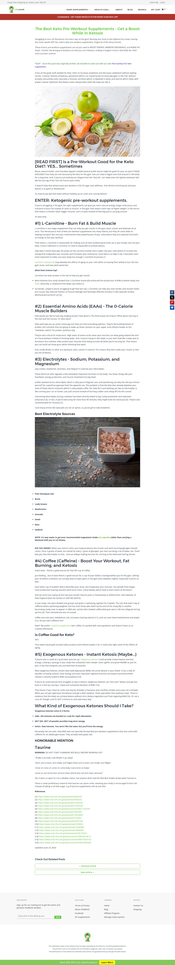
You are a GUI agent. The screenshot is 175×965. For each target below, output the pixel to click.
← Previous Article (87, 866)
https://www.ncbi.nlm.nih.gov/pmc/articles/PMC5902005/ (65, 842)
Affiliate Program (111, 913)
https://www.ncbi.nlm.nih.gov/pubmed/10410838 (60, 815)
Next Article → (87, 872)
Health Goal (101, 9)
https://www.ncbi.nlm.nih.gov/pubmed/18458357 (61, 830)
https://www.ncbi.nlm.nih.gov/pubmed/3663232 (60, 796)
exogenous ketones (89, 659)
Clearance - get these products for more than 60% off (87, 17)
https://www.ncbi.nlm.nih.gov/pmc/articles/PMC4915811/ (65, 836)
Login (162, 2)
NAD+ (37, 283)
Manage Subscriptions (114, 917)
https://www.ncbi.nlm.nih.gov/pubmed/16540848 (61, 827)
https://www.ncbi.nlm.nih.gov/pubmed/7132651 (60, 818)
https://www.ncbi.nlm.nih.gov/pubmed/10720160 (60, 805)
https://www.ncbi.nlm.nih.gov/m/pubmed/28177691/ (63, 833)
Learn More (107, 962)
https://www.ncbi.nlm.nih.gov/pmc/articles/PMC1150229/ (64, 808)
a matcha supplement (61, 625)
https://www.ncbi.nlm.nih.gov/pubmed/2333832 (61, 824)
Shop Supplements (77, 9)
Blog (130, 9)
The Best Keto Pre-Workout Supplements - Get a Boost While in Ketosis (87, 30)
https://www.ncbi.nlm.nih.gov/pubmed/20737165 (60, 821)
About (119, 9)
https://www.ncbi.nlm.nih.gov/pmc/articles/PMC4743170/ (65, 839)
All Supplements (82, 917)
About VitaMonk (82, 909)
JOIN (58, 917)
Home (107, 905)
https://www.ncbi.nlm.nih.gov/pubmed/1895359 (60, 812)
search (153, 2)
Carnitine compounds (45, 262)
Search (142, 9)
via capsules (104, 537)
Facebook (79, 913)
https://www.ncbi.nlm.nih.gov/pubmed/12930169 (60, 802)
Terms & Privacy (82, 905)
